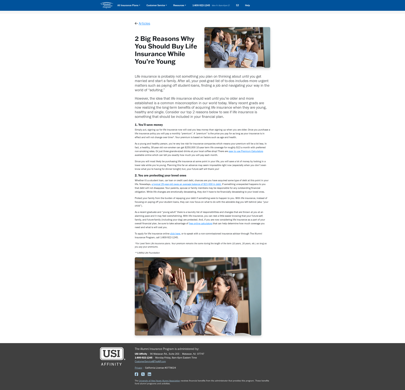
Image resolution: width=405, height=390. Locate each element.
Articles (144, 23)
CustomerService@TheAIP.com (150, 361)
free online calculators (200, 223)
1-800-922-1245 (211, 5)
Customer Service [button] (155, 5)
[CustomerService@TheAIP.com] (237, 5)
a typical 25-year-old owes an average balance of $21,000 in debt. (186, 184)
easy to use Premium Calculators (246, 151)
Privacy (138, 367)
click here (175, 233)
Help (247, 5)
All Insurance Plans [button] (127, 5)
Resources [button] (178, 5)
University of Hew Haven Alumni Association (159, 380)
